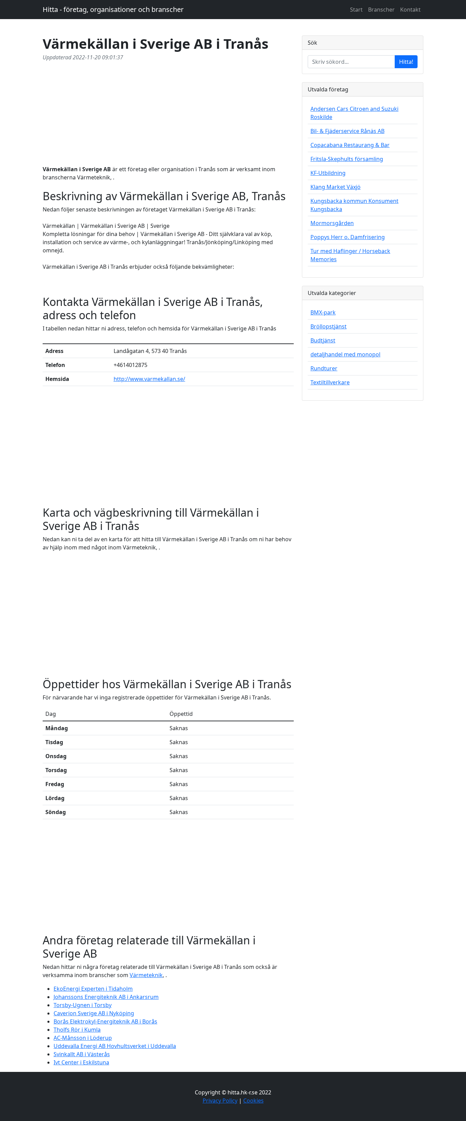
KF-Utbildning (328, 173)
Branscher (381, 9)
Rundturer (323, 368)
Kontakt (410, 9)
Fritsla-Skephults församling (346, 159)
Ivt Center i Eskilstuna (81, 1062)
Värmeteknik (146, 975)
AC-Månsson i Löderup (83, 1038)
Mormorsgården (332, 223)
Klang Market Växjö (335, 187)
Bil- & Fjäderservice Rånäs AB (347, 131)
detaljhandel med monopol (345, 354)
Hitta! (406, 61)
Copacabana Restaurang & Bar (350, 145)
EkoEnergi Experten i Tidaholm (93, 988)
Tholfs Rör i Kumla (77, 1029)
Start (356, 9)
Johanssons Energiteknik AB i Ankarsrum (106, 997)
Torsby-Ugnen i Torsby (83, 1005)
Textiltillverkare (330, 382)
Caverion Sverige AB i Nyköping (94, 1013)
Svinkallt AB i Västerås (82, 1054)
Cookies (253, 1100)
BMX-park (323, 312)
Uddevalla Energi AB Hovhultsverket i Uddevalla (115, 1046)
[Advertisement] (168, 112)
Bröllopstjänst (328, 326)
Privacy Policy (220, 1100)
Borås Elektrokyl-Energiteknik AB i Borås (105, 1021)
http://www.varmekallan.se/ (149, 379)
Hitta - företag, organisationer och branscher (113, 9)
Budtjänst (322, 340)
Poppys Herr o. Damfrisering (347, 237)
